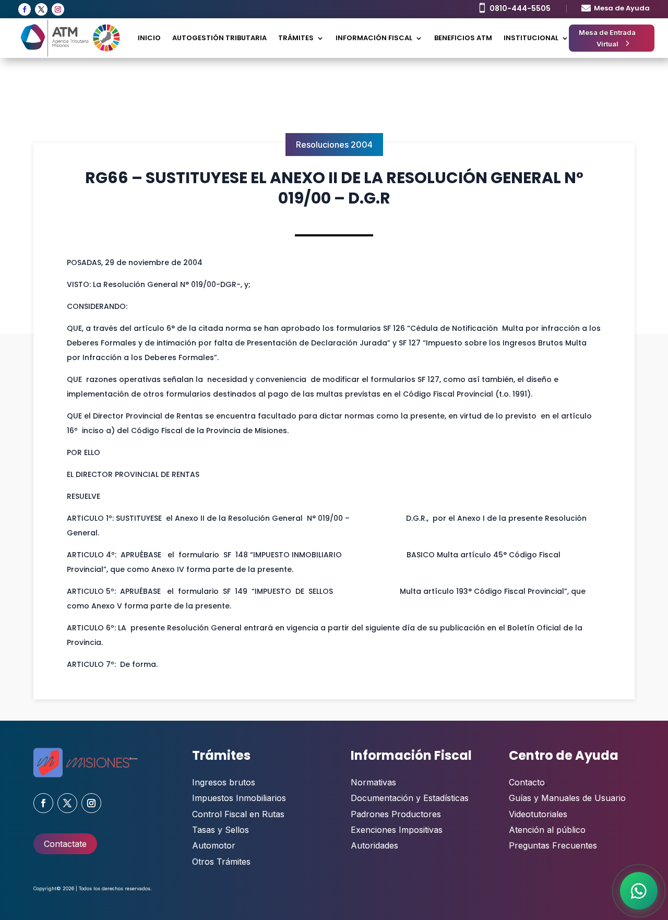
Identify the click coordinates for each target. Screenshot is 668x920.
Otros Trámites (221, 861)
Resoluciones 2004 (334, 144)
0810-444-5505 (520, 8)
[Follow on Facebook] (24, 9)
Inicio (149, 38)
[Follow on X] (41, 9)
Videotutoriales (538, 814)
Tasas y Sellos (220, 830)
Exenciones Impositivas (397, 830)
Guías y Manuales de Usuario (567, 798)
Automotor (213, 845)
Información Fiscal (374, 38)
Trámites (296, 38)
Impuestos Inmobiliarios (239, 798)
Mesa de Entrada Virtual (607, 38)
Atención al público (547, 830)
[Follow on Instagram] (58, 9)
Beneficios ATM (463, 38)
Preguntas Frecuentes (553, 845)
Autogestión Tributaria (219, 38)
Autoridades (374, 845)
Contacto (527, 782)
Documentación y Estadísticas (410, 798)
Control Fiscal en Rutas (238, 814)
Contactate (65, 844)
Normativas (373, 782)
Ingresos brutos (223, 782)
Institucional (531, 38)
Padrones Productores (396, 814)
